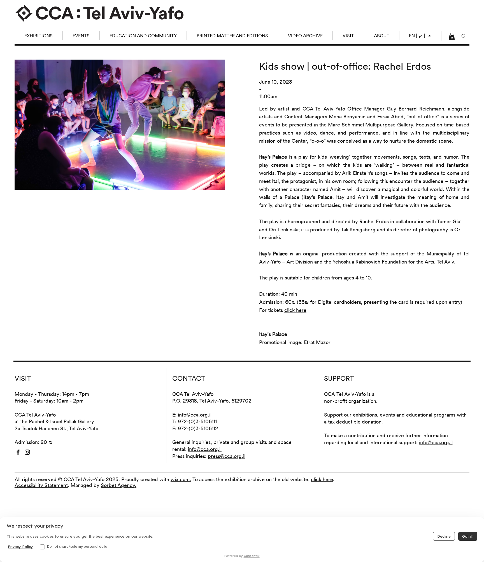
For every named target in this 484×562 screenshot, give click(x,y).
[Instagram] (27, 452)
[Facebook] (18, 452)
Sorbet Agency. (118, 485)
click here (322, 479)
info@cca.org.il (194, 415)
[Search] (463, 36)
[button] (420, 35)
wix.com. (181, 479)
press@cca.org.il (226, 456)
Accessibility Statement (41, 485)
